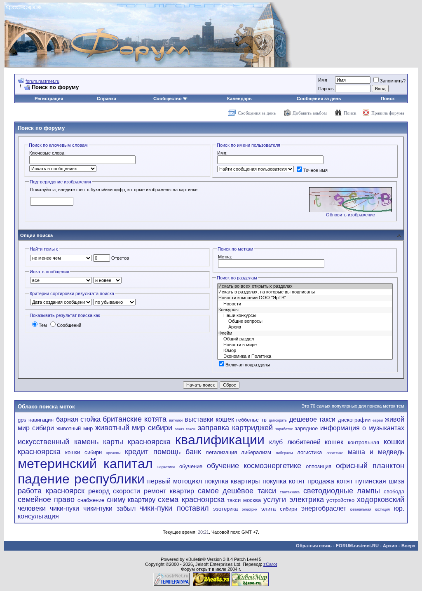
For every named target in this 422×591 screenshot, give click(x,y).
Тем (43, 325)
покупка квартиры (232, 481)
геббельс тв (251, 420)
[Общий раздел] (305, 339)
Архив (390, 545)
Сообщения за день (319, 98)
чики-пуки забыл (109, 508)
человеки (32, 508)
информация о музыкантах (362, 428)
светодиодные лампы (341, 491)
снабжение (90, 500)
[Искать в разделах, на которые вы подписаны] (305, 292)
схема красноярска (191, 499)
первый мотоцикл (174, 481)
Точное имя (315, 170)
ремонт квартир (169, 491)
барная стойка (78, 419)
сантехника (290, 492)
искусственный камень (58, 442)
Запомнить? (393, 80)
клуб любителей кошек (306, 442)
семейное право (46, 499)
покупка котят (284, 481)
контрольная (363, 442)
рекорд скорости (114, 491)
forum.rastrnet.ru (42, 81)
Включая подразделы (247, 364)
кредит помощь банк (163, 452)
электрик (249, 509)
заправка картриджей (235, 428)
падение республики (81, 478)
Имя (322, 79)
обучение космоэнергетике (254, 466)
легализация (221, 452)
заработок (284, 429)
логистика (309, 452)
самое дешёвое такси (237, 491)
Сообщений (69, 325)
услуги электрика (293, 499)
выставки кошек (209, 419)
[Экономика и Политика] (305, 356)
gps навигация (36, 420)
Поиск (388, 98)
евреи (378, 420)
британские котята (134, 419)
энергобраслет (323, 508)
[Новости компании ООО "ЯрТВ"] (305, 298)
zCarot (270, 564)
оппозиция (318, 466)
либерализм (256, 452)
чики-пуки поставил (174, 508)
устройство (340, 500)
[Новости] (305, 304)
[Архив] (305, 327)
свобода (394, 491)
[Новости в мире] (305, 345)
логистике (334, 453)
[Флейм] (305, 333)
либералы (284, 453)
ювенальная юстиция (370, 509)
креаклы (113, 453)
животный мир (74, 428)
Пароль (326, 88)
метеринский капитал (85, 463)
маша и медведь (376, 451)
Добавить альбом (310, 112)
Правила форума (387, 112)
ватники (176, 420)
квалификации (220, 439)
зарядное (306, 428)
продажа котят (330, 481)
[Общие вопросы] (305, 321)
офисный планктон (370, 466)
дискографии (354, 420)
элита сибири (279, 509)
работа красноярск (51, 491)
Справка (106, 98)
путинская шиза (379, 481)
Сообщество (167, 98)
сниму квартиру (131, 499)
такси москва (244, 500)
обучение (190, 466)
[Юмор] (305, 351)
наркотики (166, 467)
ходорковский (380, 499)
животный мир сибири (134, 428)
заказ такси (185, 429)
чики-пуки (64, 508)
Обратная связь (314, 545)
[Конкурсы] (305, 310)
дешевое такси (312, 419)
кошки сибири (83, 452)
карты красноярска (137, 442)
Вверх (408, 545)
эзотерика (225, 509)
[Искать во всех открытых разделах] (305, 286)
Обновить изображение (350, 214)
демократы (278, 420)
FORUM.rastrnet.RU (357, 545)
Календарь (239, 98)
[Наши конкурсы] (305, 316)
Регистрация (49, 98)
